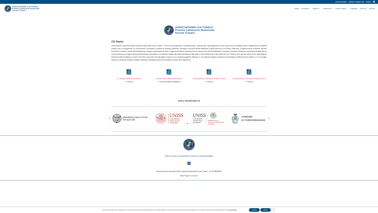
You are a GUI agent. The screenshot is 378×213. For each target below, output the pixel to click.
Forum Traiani (341, 8)
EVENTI (368, 2)
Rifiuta (265, 210)
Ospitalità (353, 8)
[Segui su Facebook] (189, 163)
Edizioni (315, 8)
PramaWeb (194, 176)
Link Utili (363, 8)
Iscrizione (305, 8)
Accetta (254, 210)
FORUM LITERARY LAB (356, 2)
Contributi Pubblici (206, 156)
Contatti (372, 8)
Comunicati (327, 8)
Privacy (174, 156)
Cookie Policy (184, 156)
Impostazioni (233, 210)
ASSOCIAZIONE (340, 2)
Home (297, 8)
